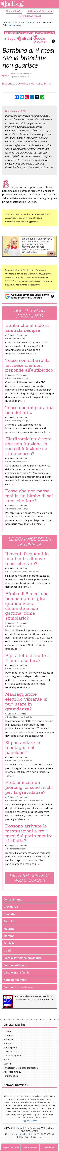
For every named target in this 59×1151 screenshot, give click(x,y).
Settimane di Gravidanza (40, 11)
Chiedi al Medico (14, 11)
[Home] (21, 4)
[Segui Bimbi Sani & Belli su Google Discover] (29, 37)
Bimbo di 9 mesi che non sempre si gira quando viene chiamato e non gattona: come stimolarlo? (27, 606)
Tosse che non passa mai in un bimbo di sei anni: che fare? (29, 496)
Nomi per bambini (15, 979)
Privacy (7, 1043)
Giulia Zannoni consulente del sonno (23, 571)
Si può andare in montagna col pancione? (22, 748)
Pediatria (47, 22)
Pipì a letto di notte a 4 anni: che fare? (27, 658)
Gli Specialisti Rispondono (29, 22)
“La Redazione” (24, 73)
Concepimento (13, 899)
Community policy (12, 1055)
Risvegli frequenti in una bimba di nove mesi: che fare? (27, 559)
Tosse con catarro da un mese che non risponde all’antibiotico (29, 365)
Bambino (9, 921)
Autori (6, 1059)
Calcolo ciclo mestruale (18, 987)
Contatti (7, 1031)
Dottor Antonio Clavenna (17, 461)
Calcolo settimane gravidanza (23, 958)
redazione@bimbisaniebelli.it (23, 1134)
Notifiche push (11, 1075)
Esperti (7, 1063)
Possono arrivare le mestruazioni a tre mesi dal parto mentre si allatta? (29, 833)
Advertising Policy (12, 1071)
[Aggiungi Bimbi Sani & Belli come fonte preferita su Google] (29, 296)
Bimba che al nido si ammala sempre (27, 328)
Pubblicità (8, 1039)
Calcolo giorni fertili (16, 972)
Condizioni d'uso (11, 1051)
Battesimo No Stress (30, 16)
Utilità (13, 22)
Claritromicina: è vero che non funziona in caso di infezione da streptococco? (28, 446)
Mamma (9, 936)
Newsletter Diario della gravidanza (21, 1067)
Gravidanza (11, 906)
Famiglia (9, 943)
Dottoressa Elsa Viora (16, 848)
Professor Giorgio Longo (17, 378)
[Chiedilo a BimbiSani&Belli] (29, 246)
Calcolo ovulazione (15, 965)
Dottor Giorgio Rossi (15, 626)
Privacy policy (10, 1047)
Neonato (9, 914)
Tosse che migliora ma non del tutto (29, 410)
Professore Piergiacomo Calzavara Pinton (25, 800)
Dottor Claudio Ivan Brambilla (19, 717)
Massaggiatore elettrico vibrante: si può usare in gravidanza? (26, 701)
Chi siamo (8, 1035)
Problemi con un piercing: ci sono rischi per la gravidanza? (29, 787)
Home (6, 22)
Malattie (9, 928)
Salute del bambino (12, 25)
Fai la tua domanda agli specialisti (29, 878)
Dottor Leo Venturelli (16, 338)
